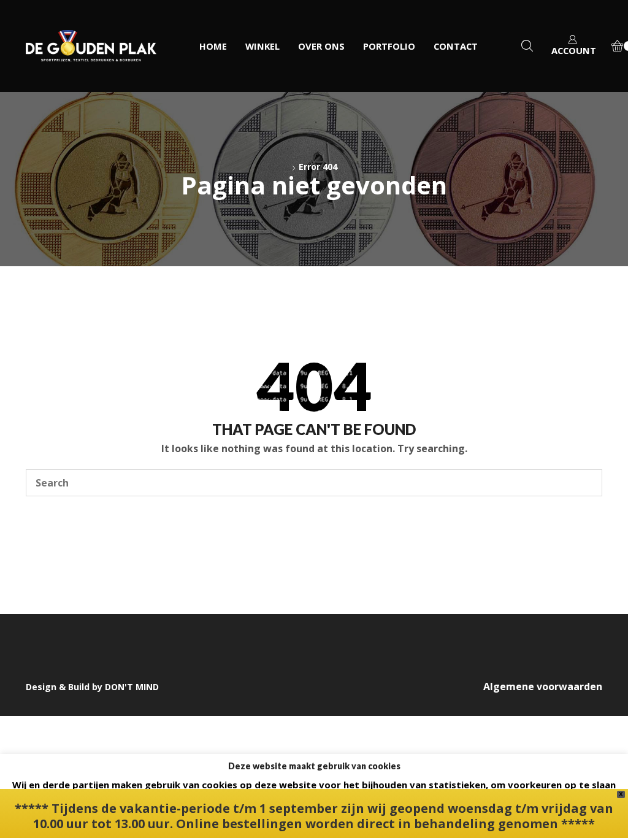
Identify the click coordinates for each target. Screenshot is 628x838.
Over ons (321, 46)
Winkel (262, 46)
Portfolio (389, 46)
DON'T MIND (132, 687)
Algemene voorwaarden (542, 686)
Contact (456, 46)
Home (213, 46)
